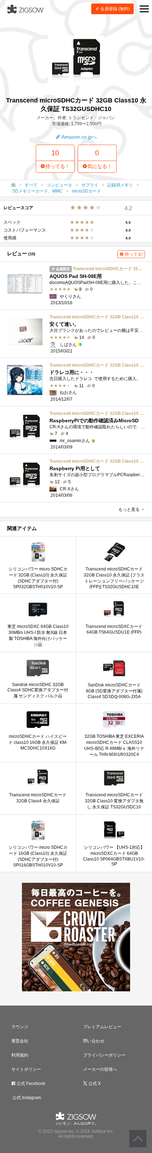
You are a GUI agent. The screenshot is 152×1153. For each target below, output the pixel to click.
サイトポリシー (26, 1069)
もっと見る (129, 509)
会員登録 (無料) (114, 8)
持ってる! (133, 254)
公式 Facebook (30, 1083)
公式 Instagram (26, 1097)
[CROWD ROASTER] (76, 937)
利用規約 (19, 1055)
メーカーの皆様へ (100, 1069)
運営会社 (19, 1040)
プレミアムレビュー (102, 1026)
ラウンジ (19, 1026)
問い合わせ (93, 1040)
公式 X (94, 1083)
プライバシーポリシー (104, 1055)
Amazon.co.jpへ (78, 137)
